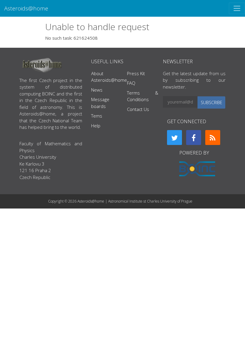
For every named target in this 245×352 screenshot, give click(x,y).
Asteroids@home (26, 8)
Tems (96, 116)
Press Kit (136, 73)
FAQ (131, 83)
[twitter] (174, 137)
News (96, 90)
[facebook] (193, 137)
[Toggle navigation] (237, 8)
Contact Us (138, 109)
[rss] (212, 137)
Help (95, 126)
